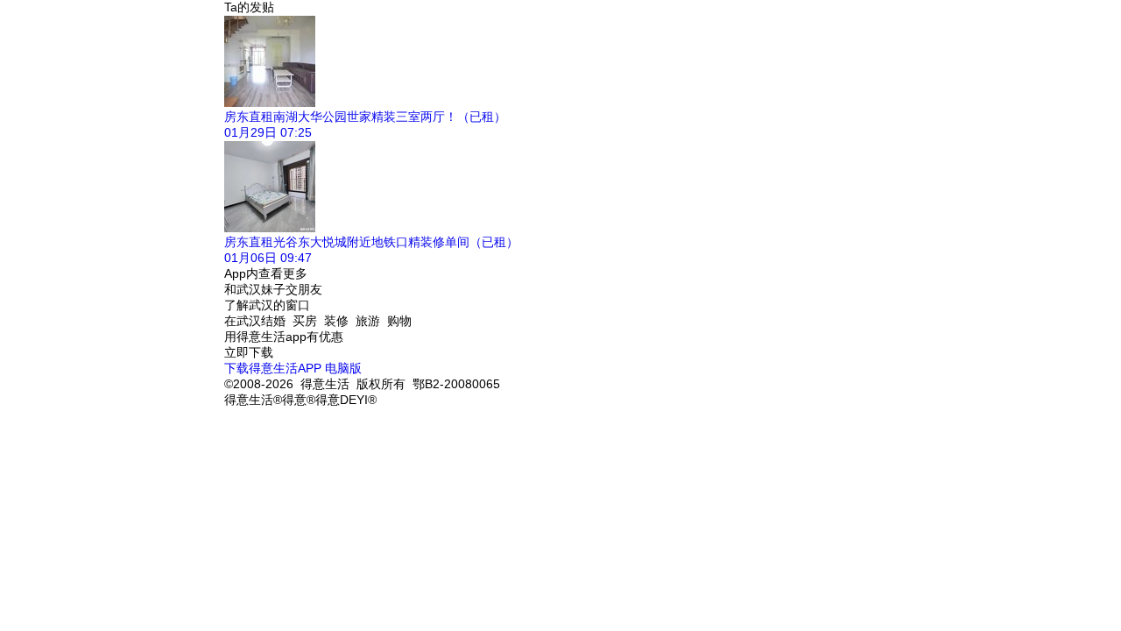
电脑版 (343, 368)
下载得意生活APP (272, 368)
